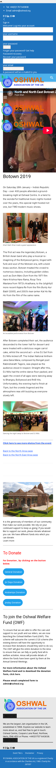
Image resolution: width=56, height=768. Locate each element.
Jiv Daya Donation (13, 582)
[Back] (4, 19)
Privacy (40, 753)
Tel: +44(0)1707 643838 (17, 7)
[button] (5, 97)
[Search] (52, 78)
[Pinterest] (20, 469)
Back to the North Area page (18, 451)
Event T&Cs (17, 753)
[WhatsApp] (27, 469)
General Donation (13, 571)
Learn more (8, 540)
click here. (15, 674)
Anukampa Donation (15, 592)
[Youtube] (14, 16)
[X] (13, 469)
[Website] (11, 16)
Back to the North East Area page (20, 454)
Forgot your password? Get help (18, 50)
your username (10, 33)
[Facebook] (4, 16)
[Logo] (22, 116)
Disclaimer (29, 753)
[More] (47, 469)
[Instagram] (6, 16)
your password (10, 43)
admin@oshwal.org (13, 683)
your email (8, 65)
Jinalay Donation (13, 602)
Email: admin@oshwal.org (18, 10)
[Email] (33, 469)
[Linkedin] (8, 16)
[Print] (40, 469)
